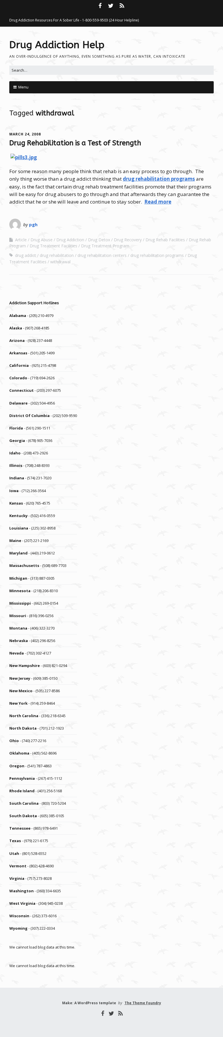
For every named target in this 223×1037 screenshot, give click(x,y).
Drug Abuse (41, 239)
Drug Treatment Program (105, 246)
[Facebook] (100, 5)
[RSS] (122, 5)
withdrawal (60, 261)
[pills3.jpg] (23, 157)
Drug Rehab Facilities (165, 239)
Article (21, 239)
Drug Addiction (70, 239)
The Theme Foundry (143, 1002)
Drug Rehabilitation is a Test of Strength (75, 143)
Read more (157, 201)
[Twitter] (111, 5)
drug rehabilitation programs (159, 178)
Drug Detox (99, 239)
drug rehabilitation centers (102, 255)
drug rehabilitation (57, 255)
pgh (33, 224)
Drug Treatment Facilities (53, 246)
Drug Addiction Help (57, 45)
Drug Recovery (128, 239)
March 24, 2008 (25, 134)
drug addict (25, 255)
